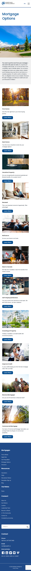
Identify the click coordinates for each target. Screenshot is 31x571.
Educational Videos (6, 477)
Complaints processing (7, 518)
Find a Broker (4, 454)
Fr (24, 3)
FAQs (2, 475)
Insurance (3, 464)
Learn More (7, 117)
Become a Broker (5, 510)
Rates (2, 491)
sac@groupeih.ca (6, 546)
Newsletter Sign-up (6, 480)
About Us (3, 500)
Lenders (3, 505)
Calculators (4, 472)
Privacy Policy (15, 568)
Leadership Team (5, 508)
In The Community (6, 513)
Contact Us (4, 515)
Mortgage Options (5, 462)
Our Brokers (4, 503)
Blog (2, 482)
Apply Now (4, 457)
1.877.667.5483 (10, 540)
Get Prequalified (5, 459)
